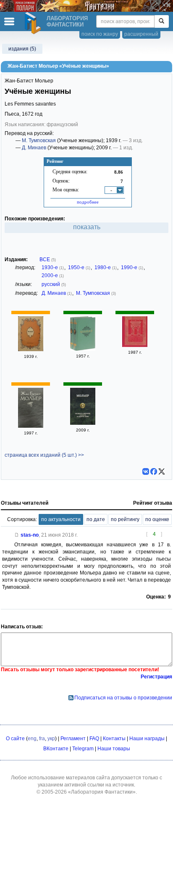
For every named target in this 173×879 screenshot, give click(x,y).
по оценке (157, 519)
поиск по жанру (99, 34)
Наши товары (113, 749)
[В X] (161, 471)
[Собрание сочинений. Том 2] (82, 349)
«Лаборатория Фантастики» (102, 792)
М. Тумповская (39, 140)
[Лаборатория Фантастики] (34, 23)
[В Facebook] (153, 471)
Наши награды (147, 738)
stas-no (30, 535)
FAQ (94, 738)
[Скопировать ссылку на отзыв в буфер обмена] (16, 535)
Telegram (83, 749)
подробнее (88, 201)
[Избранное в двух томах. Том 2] (30, 426)
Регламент (73, 738)
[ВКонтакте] (145, 471)
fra (42, 738)
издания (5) (22, 49)
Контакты (114, 738)
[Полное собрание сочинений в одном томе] (82, 423)
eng (32, 738)
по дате (95, 519)
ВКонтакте (55, 749)
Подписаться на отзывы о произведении (123, 698)
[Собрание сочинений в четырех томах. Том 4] (30, 349)
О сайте (15, 738)
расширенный (141, 34)
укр (51, 738)
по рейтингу (125, 519)
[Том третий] (134, 345)
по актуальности (61, 519)
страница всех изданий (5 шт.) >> (44, 455)
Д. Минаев (34, 148)
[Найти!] (161, 21)
